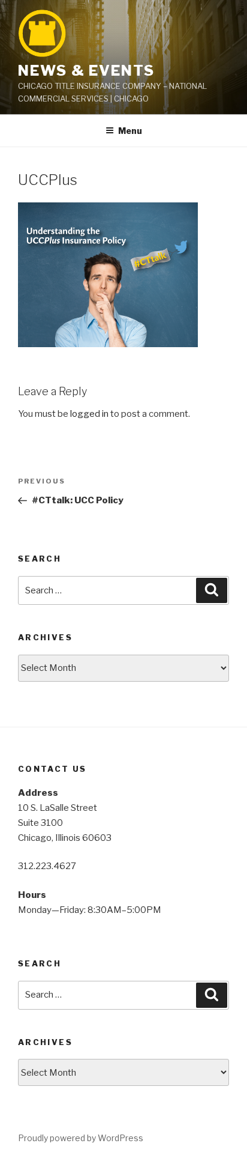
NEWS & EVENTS (86, 70)
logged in (89, 413)
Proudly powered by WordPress (80, 1138)
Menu (130, 131)
